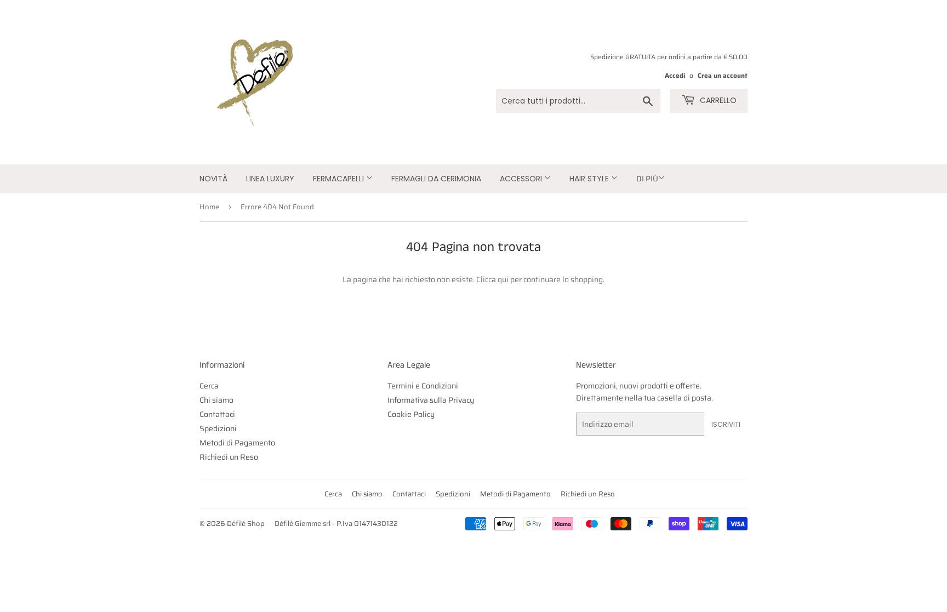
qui (503, 279)
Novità (213, 178)
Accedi (675, 75)
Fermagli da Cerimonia (436, 178)
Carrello (717, 100)
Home (209, 207)
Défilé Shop (246, 523)
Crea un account (723, 75)
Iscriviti (725, 424)
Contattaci (217, 414)
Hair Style (590, 178)
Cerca (209, 386)
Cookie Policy (411, 414)
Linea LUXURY (270, 178)
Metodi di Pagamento (237, 443)
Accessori (522, 178)
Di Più (647, 179)
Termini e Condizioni (422, 386)
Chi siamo (216, 400)
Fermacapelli (339, 178)
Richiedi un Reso (228, 457)
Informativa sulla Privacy (430, 400)
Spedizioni (218, 428)
